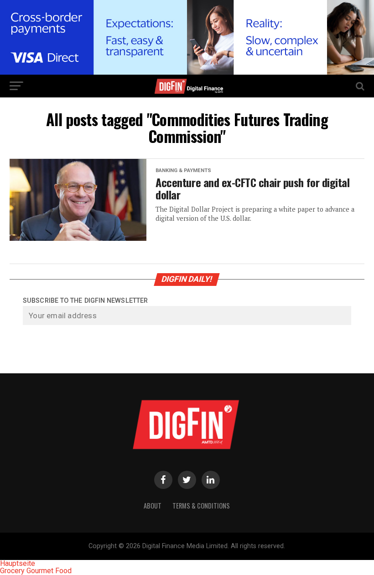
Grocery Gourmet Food (36, 570)
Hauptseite (17, 563)
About (152, 505)
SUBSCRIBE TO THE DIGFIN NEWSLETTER (85, 301)
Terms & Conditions (201, 505)
